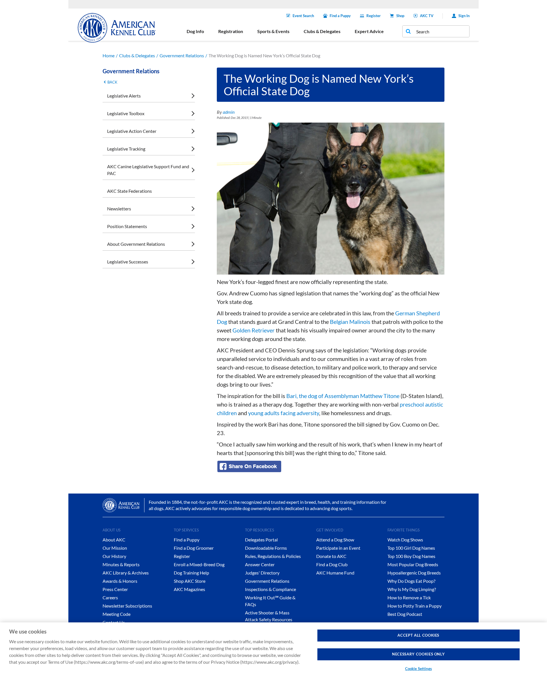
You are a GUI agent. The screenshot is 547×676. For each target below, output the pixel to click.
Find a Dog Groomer (194, 548)
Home (109, 55)
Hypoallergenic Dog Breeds (414, 572)
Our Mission (115, 548)
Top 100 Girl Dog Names (411, 548)
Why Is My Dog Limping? (411, 589)
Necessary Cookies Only (418, 654)
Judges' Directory (262, 572)
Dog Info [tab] (195, 31)
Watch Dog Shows (405, 539)
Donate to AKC (331, 556)
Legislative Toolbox (125, 113)
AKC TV (426, 15)
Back (112, 82)
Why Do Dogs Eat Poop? (411, 581)
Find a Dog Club (332, 564)
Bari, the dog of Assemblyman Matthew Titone (342, 395)
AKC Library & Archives (126, 572)
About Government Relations (136, 244)
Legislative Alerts (124, 95)
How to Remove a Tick (409, 597)
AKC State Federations (129, 191)
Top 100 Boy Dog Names (411, 556)
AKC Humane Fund (335, 572)
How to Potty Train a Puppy (414, 605)
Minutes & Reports (121, 564)
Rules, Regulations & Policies (273, 556)
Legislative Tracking (126, 148)
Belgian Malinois (350, 321)
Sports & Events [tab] (273, 31)
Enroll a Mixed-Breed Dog (199, 564)
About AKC (114, 539)
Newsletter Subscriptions (127, 605)
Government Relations (182, 55)
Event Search (303, 15)
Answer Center (260, 564)
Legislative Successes (127, 261)
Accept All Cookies (418, 635)
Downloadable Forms (266, 548)
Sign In (464, 15)
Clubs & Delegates (137, 55)
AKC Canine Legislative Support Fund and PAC (148, 170)
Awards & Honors (120, 581)
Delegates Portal (261, 539)
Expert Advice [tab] (369, 31)
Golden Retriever (253, 330)
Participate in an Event (338, 548)
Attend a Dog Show (335, 539)
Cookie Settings (418, 668)
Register (373, 15)
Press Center (115, 589)
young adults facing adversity (283, 412)
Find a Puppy (340, 15)
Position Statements (127, 226)
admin (228, 112)
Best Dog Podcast (404, 614)
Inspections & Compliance (270, 589)
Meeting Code (116, 614)
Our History (114, 556)
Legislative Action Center (131, 131)
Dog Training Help (191, 572)
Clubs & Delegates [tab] (322, 31)
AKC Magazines (189, 589)
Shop (400, 15)
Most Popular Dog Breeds (412, 564)
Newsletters (119, 208)
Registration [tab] (230, 31)
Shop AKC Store (189, 581)
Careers (110, 597)
